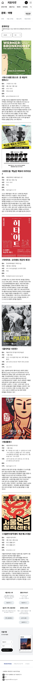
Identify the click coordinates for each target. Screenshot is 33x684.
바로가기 (8, 602)
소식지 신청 (23, 618)
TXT (3, 646)
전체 (2, 19)
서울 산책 (18, 19)
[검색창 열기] (26, 2)
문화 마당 (28, 13)
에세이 (19, 7)
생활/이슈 (12, 7)
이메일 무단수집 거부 (18, 663)
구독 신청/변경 (8, 618)
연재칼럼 (25, 7)
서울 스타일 (10, 19)
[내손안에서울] (4, 2)
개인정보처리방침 (8, 663)
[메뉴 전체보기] (31, 2)
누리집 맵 (27, 663)
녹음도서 (4, 642)
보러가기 (23, 622)
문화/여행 (4, 7)
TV (31, 7)
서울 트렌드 (27, 19)
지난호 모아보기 (5, 650)
